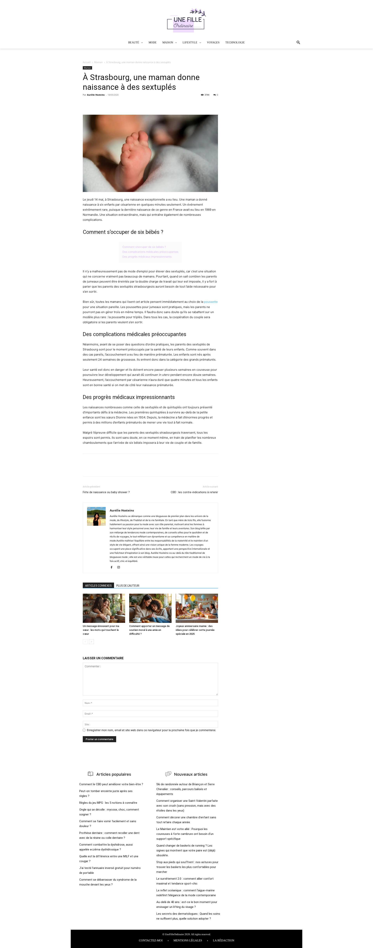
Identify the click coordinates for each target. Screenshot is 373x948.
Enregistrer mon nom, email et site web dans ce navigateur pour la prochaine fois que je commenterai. (151, 730)
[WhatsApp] (113, 103)
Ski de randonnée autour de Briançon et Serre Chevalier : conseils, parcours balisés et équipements (185, 789)
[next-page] (91, 641)
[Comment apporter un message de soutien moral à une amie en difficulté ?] (150, 608)
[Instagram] (120, 567)
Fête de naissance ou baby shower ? (106, 492)
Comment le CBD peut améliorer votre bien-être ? (111, 784)
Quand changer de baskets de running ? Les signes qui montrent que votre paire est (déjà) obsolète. (185, 850)
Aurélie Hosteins (96, 94)
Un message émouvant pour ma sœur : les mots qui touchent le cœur (101, 630)
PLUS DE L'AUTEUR (127, 585)
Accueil (87, 62)
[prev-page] (85, 641)
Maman (98, 62)
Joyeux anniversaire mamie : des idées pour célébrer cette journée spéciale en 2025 (195, 630)
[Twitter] (95, 103)
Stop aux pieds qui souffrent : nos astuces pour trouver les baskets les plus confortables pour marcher (187, 867)
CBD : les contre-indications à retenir (194, 492)
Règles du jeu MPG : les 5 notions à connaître (108, 803)
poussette (211, 302)
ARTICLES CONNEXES (98, 585)
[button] (287, 43)
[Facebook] (87, 103)
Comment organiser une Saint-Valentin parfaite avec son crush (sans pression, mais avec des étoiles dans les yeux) (187, 805)
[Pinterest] (104, 103)
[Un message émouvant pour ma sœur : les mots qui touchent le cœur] (104, 608)
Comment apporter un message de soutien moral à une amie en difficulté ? (149, 630)
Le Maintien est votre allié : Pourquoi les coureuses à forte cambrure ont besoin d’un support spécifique (185, 834)
